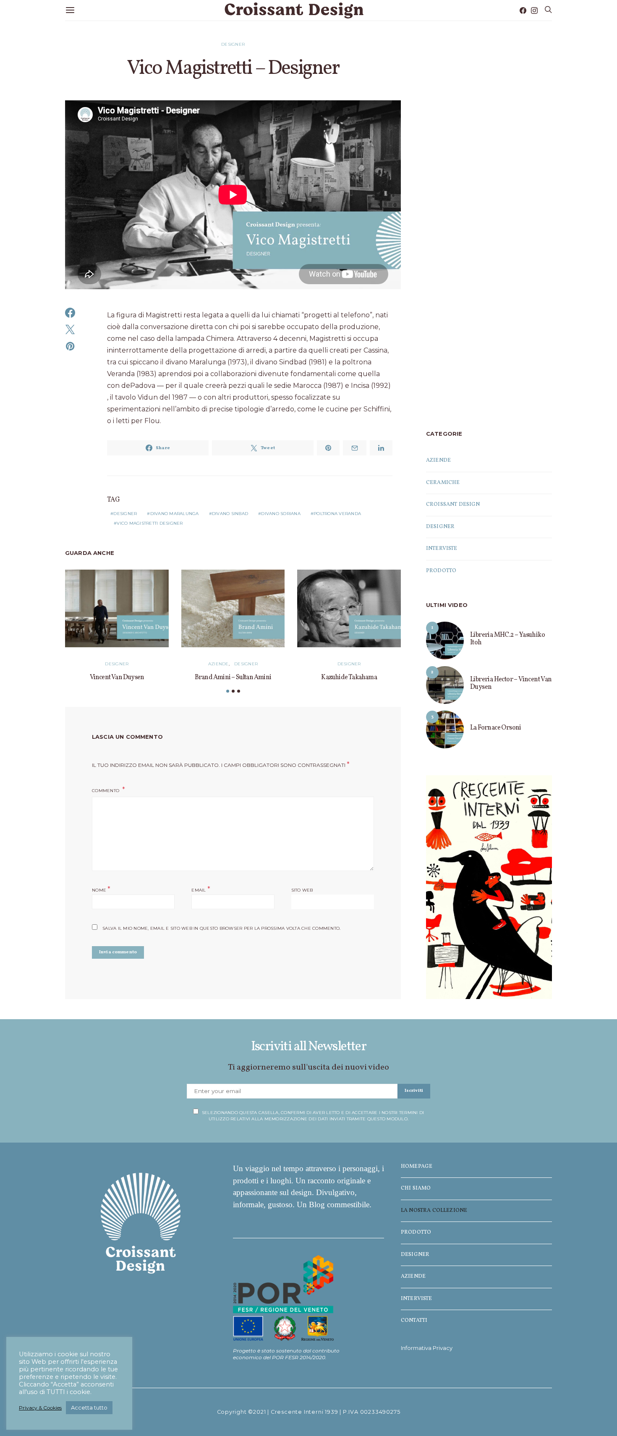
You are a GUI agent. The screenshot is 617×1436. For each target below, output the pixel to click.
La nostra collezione (434, 1210)
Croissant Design (453, 504)
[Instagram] (534, 10)
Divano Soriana (281, 513)
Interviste (442, 548)
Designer (233, 44)
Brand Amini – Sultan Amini (233, 677)
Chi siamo (416, 1188)
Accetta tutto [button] (89, 1407)
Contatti (414, 1320)
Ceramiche (443, 483)
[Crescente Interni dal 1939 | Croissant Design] (489, 887)
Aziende (218, 664)
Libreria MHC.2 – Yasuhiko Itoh (507, 638)
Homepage (416, 1166)
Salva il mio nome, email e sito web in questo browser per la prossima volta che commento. (221, 928)
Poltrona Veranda (337, 513)
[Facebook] (523, 10)
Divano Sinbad (230, 513)
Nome (101, 889)
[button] (227, 691)
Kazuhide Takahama (348, 677)
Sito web (302, 890)
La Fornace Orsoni (495, 727)
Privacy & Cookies (40, 1408)
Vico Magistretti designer (150, 523)
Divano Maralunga (174, 513)
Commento (106, 790)
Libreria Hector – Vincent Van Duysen (511, 683)
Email (200, 889)
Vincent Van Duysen (117, 677)
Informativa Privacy (426, 1347)
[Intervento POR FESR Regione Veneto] (283, 1297)
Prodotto (441, 571)
